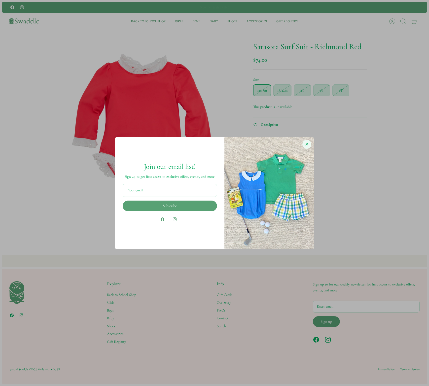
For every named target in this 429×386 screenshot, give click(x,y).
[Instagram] (174, 219)
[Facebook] (162, 219)
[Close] (306, 144)
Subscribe (170, 206)
